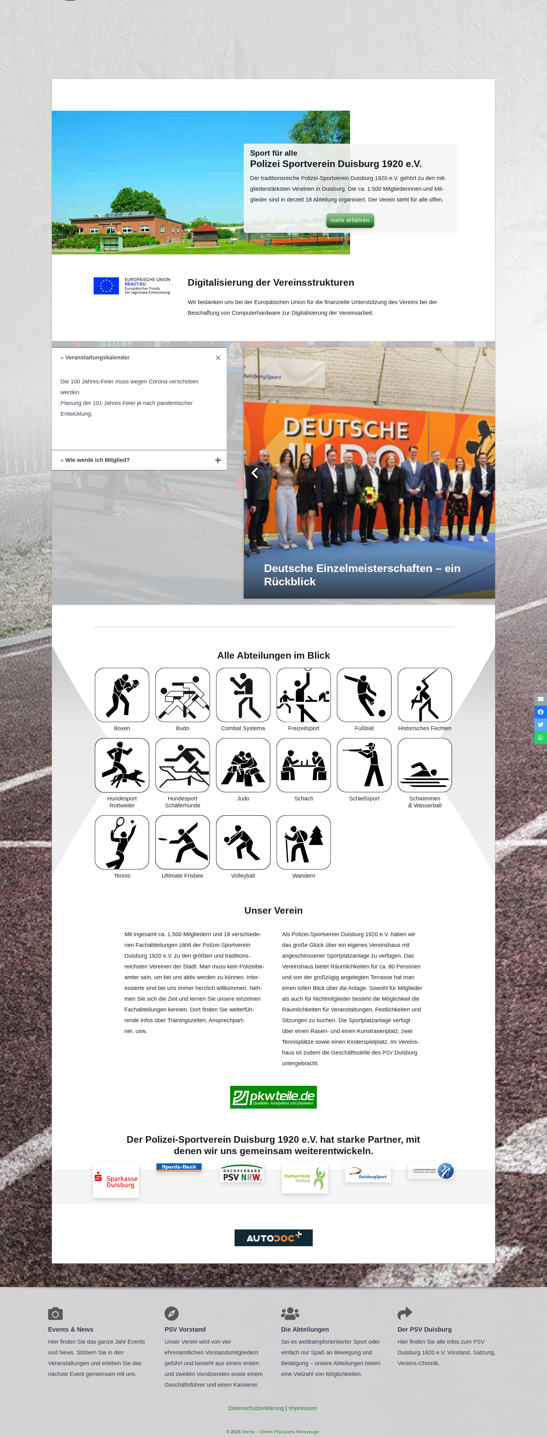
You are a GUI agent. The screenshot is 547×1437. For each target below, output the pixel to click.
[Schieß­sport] (364, 773)
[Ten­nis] (122, 847)
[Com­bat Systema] (243, 700)
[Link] (116, 1180)
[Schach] (303, 773)
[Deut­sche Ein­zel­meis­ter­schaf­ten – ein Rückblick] (369, 473)
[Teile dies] (540, 712)
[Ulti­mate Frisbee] (182, 847)
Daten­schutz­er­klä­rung (256, 1408)
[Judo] (243, 773)
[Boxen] (122, 700)
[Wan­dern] (303, 847)
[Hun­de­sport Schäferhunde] (182, 773)
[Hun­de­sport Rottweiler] (122, 773)
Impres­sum (303, 1408)
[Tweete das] (540, 724)
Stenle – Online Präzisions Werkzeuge (280, 1431)
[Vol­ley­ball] (243, 847)
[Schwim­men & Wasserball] (425, 773)
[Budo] (182, 700)
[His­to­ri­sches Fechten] (425, 700)
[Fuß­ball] (364, 700)
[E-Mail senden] (540, 699)
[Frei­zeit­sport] (303, 700)
